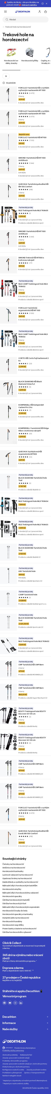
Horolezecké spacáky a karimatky (17, 914)
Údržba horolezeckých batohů (15, 900)
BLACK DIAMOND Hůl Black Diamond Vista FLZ (30, 382)
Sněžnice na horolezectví (13, 868)
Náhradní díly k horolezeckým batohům (19, 886)
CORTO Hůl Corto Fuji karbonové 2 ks (33, 359)
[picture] (8, 95)
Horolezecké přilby (29, 61)
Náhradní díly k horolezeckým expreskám (20, 907)
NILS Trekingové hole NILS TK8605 (33, 210)
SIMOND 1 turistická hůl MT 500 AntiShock (32, 159)
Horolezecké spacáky (12, 896)
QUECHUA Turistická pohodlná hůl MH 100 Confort (33, 185)
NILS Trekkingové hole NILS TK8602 (33, 641)
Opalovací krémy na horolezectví (17, 878)
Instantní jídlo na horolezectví (15, 918)
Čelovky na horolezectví (13, 864)
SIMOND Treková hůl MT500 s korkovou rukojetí (31, 259)
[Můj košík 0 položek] (46, 12)
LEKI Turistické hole (27, 571)
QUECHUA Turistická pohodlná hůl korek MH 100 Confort (33, 832)
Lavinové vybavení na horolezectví (17, 875)
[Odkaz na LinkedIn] (21, 1003)
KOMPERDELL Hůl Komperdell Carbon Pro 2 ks (31, 406)
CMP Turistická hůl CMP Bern (31, 665)
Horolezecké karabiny (12, 921)
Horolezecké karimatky (12, 871)
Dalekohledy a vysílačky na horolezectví (20, 882)
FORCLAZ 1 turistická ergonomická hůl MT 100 (29, 309)
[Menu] (5, 12)
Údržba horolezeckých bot (14, 903)
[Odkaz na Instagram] (15, 1003)
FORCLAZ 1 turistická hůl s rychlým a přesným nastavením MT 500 (34, 89)
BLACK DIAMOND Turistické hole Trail (32, 479)
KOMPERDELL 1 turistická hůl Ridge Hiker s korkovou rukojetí (33, 429)
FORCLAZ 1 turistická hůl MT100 (32, 137)
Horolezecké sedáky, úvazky (11, 62)
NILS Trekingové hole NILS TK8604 (33, 501)
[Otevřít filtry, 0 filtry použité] (6, 76)
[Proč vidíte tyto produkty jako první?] (3, 83)
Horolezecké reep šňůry (13, 925)
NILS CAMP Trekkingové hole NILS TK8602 (33, 285)
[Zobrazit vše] (3, 27)
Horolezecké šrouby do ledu (14, 911)
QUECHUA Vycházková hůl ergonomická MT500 (30, 452)
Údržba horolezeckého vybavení (16, 932)
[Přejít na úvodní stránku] (22, 11)
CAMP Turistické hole (27, 595)
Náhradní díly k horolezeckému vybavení (20, 893)
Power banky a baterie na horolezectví (19, 928)
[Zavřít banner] (47, 4)
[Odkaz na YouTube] (10, 1003)
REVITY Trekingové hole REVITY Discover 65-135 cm (32, 712)
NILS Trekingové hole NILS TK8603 (33, 524)
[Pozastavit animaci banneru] (43, 4)
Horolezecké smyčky (11, 889)
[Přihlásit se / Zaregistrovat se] (40, 12)
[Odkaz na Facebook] (4, 1003)
